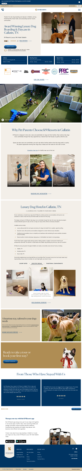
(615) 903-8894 (74, 458)
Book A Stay (10, 46)
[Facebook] (73, 449)
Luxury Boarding (20, 452)
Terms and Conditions (31, 461)
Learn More (4, 3)
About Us (39, 454)
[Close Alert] (79, 2)
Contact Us (39, 456)
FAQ (27, 454)
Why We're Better (30, 452)
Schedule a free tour (32, 150)
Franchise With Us (40, 459)
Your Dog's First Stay (20, 456)
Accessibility (31, 469)
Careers (28, 459)
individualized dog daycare (16, 326)
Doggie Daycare (20, 454)
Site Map (25, 469)
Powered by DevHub (76, 469)
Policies (28, 456)
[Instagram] (76, 449)
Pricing (38, 452)
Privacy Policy (18, 469)
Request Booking (10, 361)
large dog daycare (5, 326)
